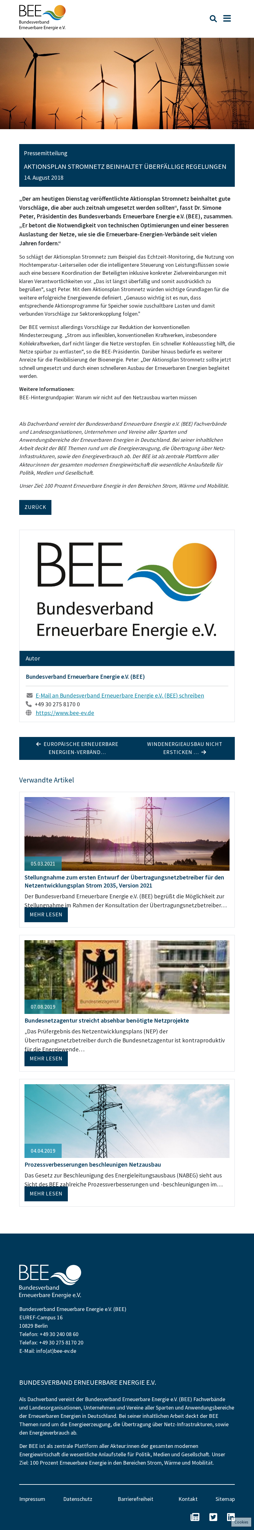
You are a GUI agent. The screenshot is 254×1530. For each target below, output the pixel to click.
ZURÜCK (35, 507)
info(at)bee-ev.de (56, 1350)
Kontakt (188, 1498)
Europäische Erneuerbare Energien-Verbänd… (79, 748)
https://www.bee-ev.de (65, 713)
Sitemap (225, 1498)
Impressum (32, 1498)
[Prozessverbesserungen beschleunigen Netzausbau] (127, 1120)
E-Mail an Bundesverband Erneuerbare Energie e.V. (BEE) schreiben (120, 695)
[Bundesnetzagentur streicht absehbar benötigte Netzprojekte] (127, 976)
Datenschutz (77, 1498)
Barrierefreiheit (135, 1498)
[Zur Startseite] (42, 17)
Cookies (241, 1522)
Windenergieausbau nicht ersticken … (184, 748)
